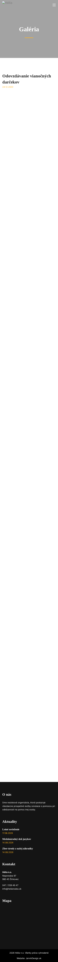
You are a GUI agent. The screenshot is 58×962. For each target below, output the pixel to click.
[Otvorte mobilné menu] (54, 5)
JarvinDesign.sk (33, 958)
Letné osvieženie (10, 829)
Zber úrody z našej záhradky (17, 848)
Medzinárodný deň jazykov (16, 839)
